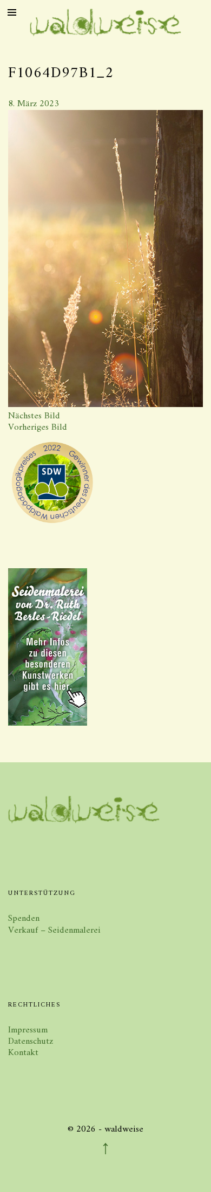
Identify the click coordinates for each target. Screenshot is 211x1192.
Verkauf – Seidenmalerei (54, 930)
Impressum (28, 1030)
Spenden (23, 919)
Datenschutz (30, 1041)
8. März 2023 (33, 104)
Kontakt (23, 1053)
